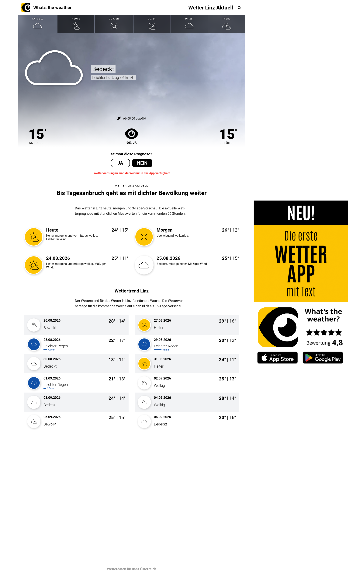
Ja (120, 163)
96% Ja (131, 143)
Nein (142, 163)
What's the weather (52, 7)
